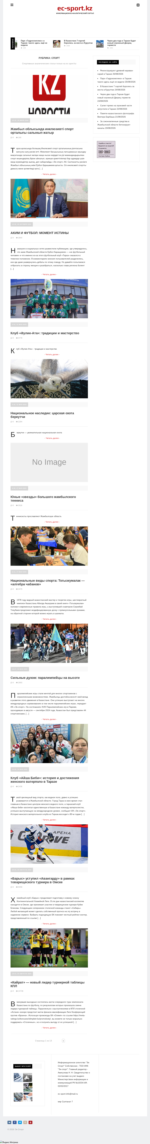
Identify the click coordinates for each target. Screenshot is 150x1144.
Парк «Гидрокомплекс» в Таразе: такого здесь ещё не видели (18, 43)
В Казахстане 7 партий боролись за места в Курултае (62, 42)
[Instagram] (25, 1122)
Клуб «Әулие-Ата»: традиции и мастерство (45, 333)
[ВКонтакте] (9, 1122)
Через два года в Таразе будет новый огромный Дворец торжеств (105, 43)
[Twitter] (20, 1122)
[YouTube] (30, 1122)
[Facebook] (15, 1122)
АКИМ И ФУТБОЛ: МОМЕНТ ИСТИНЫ (40, 233)
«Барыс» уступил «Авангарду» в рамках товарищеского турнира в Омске (43, 880)
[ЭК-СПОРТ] (75, 7)
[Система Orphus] (106, 143)
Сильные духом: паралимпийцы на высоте (45, 678)
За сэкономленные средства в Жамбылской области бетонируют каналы (113, 124)
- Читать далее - (49, 174)
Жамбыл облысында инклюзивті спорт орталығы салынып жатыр (42, 130)
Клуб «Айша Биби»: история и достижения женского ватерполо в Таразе (45, 779)
